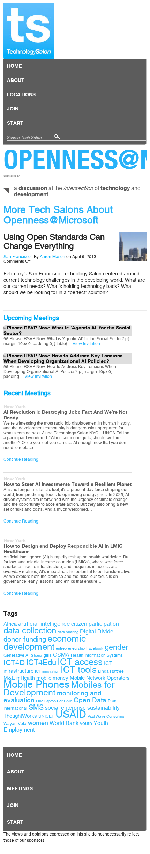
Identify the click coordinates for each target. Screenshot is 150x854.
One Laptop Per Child (54, 701)
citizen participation (95, 623)
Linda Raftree (111, 671)
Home (14, 66)
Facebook (94, 648)
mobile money (52, 678)
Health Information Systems (97, 655)
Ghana (36, 655)
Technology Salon (28, 31)
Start (15, 123)
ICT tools (79, 669)
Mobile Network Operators (100, 678)
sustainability (103, 707)
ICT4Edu (41, 662)
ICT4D (14, 662)
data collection (29, 630)
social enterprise (65, 707)
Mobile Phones (36, 684)
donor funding (24, 639)
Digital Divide (96, 631)
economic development (44, 642)
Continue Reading (20, 459)
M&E (9, 678)
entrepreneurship (70, 648)
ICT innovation (47, 671)
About (15, 80)
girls (48, 655)
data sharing (68, 632)
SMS (36, 707)
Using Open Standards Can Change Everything (54, 241)
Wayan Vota (15, 723)
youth (86, 723)
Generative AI (16, 655)
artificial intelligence (44, 623)
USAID (70, 714)
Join (12, 109)
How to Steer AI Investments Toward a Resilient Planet (67, 484)
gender (116, 647)
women (38, 723)
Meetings (20, 788)
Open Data (90, 700)
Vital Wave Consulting (106, 716)
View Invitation (86, 343)
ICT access (80, 662)
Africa (10, 624)
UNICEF (46, 716)
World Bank (64, 723)
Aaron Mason (52, 256)
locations (21, 94)
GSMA (61, 654)
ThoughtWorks (20, 716)
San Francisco (17, 256)
